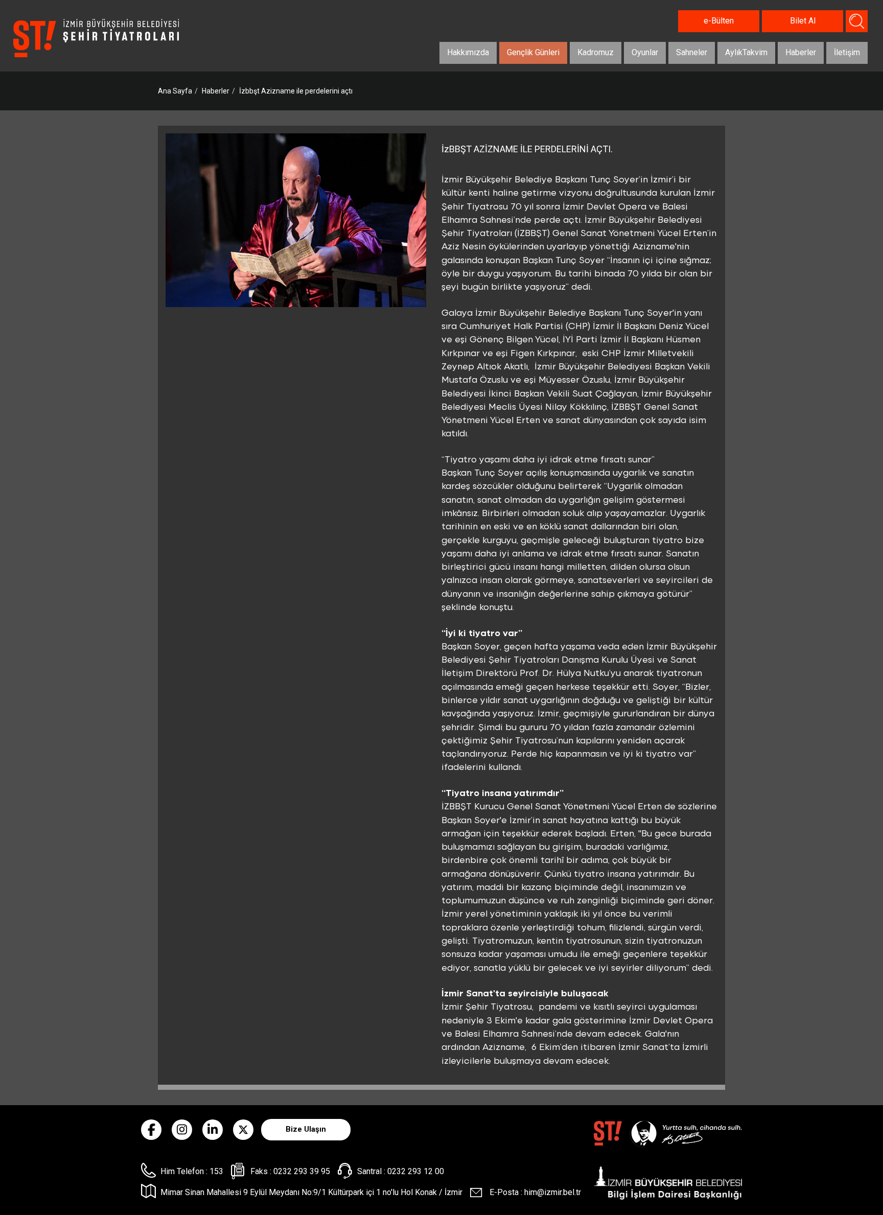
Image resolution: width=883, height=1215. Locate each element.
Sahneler (691, 52)
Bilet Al (803, 21)
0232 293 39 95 (301, 1171)
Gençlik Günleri (533, 52)
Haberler (800, 52)
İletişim (847, 52)
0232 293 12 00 (415, 1171)
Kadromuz (595, 52)
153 (216, 1171)
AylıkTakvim (746, 52)
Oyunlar (645, 52)
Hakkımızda (468, 52)
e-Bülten (719, 21)
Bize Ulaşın (306, 1129)
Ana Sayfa (175, 91)
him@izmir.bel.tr (552, 1192)
